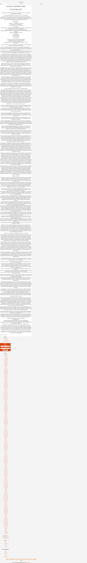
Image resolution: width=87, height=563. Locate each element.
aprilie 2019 (5, 374)
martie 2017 (5, 391)
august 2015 (5, 411)
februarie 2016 (6, 405)
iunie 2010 (5, 477)
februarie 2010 (6, 481)
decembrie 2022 (6, 371)
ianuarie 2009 (6, 495)
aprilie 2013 (5, 441)
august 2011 (5, 462)
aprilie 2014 (5, 428)
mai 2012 (6, 453)
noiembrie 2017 (6, 385)
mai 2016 (6, 402)
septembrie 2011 (6, 461)
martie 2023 (5, 368)
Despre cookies (6, 339)
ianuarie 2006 (6, 533)
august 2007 (5, 513)
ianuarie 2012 (6, 457)
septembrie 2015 (6, 410)
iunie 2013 (5, 439)
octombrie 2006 (6, 524)
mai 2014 (6, 427)
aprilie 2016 (5, 403)
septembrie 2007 (6, 512)
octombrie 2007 (6, 511)
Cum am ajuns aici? (16, 9)
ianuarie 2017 (6, 393)
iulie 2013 (6, 438)
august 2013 (5, 437)
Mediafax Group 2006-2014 (5, 537)
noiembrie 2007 (6, 510)
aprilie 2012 (5, 454)
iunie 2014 (5, 426)
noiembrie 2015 (6, 408)
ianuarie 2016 (6, 406)
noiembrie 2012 (6, 446)
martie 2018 (5, 381)
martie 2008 (5, 506)
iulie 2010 (6, 476)
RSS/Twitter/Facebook (6, 341)
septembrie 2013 (6, 436)
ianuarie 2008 (6, 508)
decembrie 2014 (6, 420)
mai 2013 (6, 440)
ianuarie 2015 (6, 419)
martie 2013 (5, 442)
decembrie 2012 (6, 445)
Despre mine (6, 340)
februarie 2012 (6, 456)
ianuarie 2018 (6, 383)
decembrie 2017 (6, 384)
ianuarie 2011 (6, 470)
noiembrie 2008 (6, 497)
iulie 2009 (6, 489)
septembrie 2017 (6, 387)
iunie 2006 (5, 528)
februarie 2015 (6, 418)
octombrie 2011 (6, 460)
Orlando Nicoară (21, 2)
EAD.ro (6, 550)
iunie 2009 (5, 490)
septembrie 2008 (6, 499)
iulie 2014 (6, 425)
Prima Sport (5, 552)
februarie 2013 (6, 443)
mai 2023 (6, 367)
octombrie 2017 (6, 386)
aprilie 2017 (5, 390)
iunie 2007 (5, 515)
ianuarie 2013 (6, 444)
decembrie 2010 (6, 471)
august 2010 (5, 475)
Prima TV (6, 553)
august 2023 (5, 365)
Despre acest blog (5, 338)
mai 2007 (6, 516)
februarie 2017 (6, 392)
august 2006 (5, 526)
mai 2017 (6, 389)
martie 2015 (5, 417)
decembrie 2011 (6, 458)
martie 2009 (5, 493)
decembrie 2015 (6, 407)
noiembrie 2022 (6, 372)
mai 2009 (6, 491)
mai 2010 (6, 478)
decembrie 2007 (6, 509)
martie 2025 (5, 357)
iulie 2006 (6, 527)
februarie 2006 (6, 532)
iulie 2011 (6, 463)
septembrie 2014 (6, 423)
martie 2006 (5, 531)
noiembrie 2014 (6, 421)
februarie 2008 (6, 507)
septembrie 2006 (6, 525)
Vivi (5, 547)
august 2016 (5, 399)
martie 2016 (5, 404)
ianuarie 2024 (6, 363)
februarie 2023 (6, 369)
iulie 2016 (6, 400)
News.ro (6, 551)
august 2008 (5, 500)
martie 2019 (5, 375)
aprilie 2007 (5, 517)
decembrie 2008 (6, 496)
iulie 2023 (6, 366)
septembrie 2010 (6, 474)
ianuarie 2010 (6, 482)
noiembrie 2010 (6, 472)
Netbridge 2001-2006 (6, 538)
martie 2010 (5, 480)
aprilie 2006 (5, 530)
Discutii (5, 334)
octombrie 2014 (6, 422)
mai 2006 (6, 529)
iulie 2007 (6, 514)
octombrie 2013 (6, 435)
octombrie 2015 (6, 409)
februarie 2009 (6, 494)
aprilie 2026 (5, 354)
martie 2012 (5, 455)
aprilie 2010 (5, 479)
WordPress (28, 562)
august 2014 (5, 424)
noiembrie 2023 (6, 364)
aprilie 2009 (5, 492)
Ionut (5, 541)
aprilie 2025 (5, 356)
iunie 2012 (5, 452)
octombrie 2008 (6, 498)
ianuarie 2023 (6, 370)
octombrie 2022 (6, 373)
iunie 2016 (5, 401)
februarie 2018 (6, 382)
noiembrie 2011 (6, 459)
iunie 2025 (5, 355)
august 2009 (5, 488)
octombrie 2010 (6, 473)
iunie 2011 (5, 464)
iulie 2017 (6, 388)
